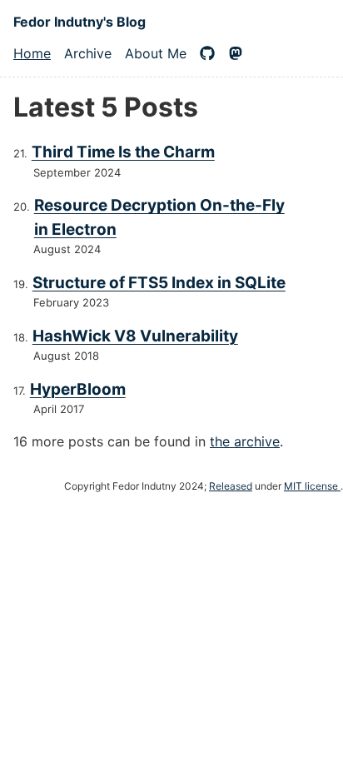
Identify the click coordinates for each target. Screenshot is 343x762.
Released (230, 486)
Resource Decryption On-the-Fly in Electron (159, 217)
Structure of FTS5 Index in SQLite (159, 282)
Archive (88, 53)
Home (32, 53)
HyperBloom (78, 389)
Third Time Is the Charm (123, 152)
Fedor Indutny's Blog (79, 21)
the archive (245, 441)
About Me (155, 53)
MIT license (312, 486)
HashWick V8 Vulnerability (135, 336)
